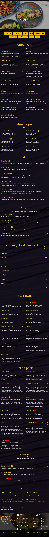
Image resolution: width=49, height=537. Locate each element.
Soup (31, 33)
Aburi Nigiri (18, 33)
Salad (25, 33)
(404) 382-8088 (22, 523)
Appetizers (8, 33)
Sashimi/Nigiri (39, 33)
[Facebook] (18, 529)
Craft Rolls (13, 37)
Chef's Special (23, 37)
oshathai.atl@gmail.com (24, 526)
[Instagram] (20, 529)
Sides (37, 37)
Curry (32, 37)
